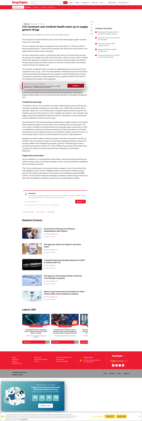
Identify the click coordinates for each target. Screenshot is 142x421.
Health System (51, 212)
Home (105, 373)
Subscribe (79, 201)
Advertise (15, 359)
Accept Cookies (121, 416)
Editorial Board (16, 363)
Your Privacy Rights (62, 361)
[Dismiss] (83, 84)
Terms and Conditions (41, 359)
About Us (112, 373)
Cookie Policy (24, 419)
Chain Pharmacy (40, 212)
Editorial (14, 361)
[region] (71, 416)
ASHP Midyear (35, 7)
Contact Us (37, 357)
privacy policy (55, 205)
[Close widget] (62, 383)
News (119, 373)
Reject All (109, 416)
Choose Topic (17, 7)
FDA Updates (44, 7)
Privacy (36, 361)
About (14, 357)
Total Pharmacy (51, 7)
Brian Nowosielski (51, 265)
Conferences (85, 2)
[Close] (139, 416)
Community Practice (28, 212)
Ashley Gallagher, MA (51, 234)
